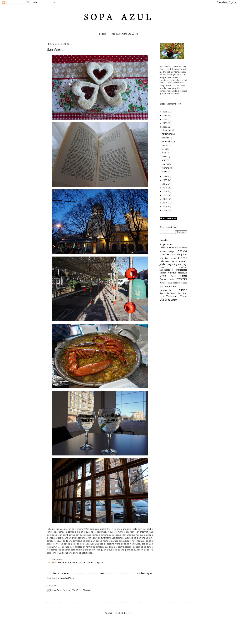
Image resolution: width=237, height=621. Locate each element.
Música (163, 272)
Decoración (170, 258)
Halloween (164, 261)
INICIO (102, 34)
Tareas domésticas (179, 293)
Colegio (171, 251)
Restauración (165, 290)
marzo (165, 164)
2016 (165, 195)
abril (164, 160)
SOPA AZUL (118, 16)
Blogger (128, 613)
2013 (165, 206)
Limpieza (183, 267)
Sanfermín (164, 293)
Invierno (90, 562)
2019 (165, 183)
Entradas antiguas (144, 573)
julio (164, 149)
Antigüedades (166, 244)
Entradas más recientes (58, 573)
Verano (165, 299)
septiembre (167, 141)
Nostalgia (182, 272)
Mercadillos (181, 269)
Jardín (163, 264)
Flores (182, 258)
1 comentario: (56, 559)
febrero (165, 168)
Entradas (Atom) (67, 578)
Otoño (163, 275)
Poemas (163, 279)
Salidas (182, 290)
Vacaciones (172, 296)
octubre (166, 137)
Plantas (183, 275)
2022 (165, 127)
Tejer (162, 296)
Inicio (102, 573)
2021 (165, 176)
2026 (165, 111)
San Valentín (56, 49)
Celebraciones (63, 562)
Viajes (174, 299)
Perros (173, 276)
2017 (165, 191)
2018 (165, 187)
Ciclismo (178, 248)
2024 (165, 119)
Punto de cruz (166, 283)
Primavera (181, 278)
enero (165, 171)
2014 (165, 202)
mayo (165, 156)
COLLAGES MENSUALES (124, 34)
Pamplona (98, 562)
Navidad (172, 272)
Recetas (176, 282)
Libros (162, 267)
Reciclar (183, 283)
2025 (165, 115)
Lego (185, 264)
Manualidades (166, 269)
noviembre (167, 133)
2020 (165, 180)
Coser (173, 254)
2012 (165, 210)
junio (164, 152)
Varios (183, 296)
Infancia (174, 261)
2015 (165, 199)
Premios (171, 279)
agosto (165, 145)
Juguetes (178, 264)
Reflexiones (168, 286)
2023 (165, 123)
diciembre (167, 130)
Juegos (170, 264)
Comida (73, 562)
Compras (81, 562)
